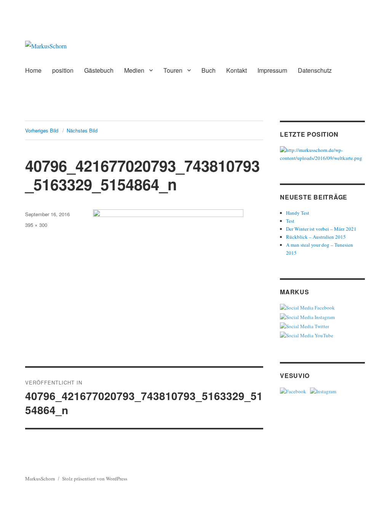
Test (290, 220)
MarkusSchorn (40, 478)
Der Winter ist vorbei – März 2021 (321, 228)
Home (33, 70)
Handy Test (297, 212)
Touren (172, 70)
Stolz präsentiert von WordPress (94, 478)
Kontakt (236, 70)
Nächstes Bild (82, 130)
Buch (208, 70)
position (63, 70)
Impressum (272, 70)
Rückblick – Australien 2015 (316, 236)
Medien (134, 70)
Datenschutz (315, 70)
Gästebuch (98, 70)
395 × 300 (36, 224)
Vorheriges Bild (41, 130)
